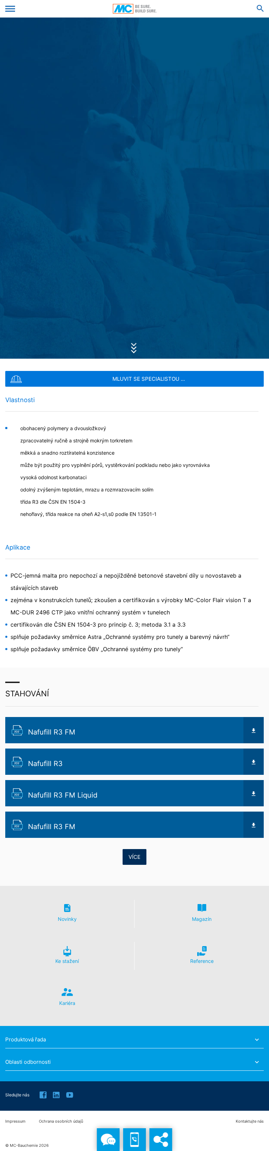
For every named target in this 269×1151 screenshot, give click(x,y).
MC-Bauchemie (135, 9)
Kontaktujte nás (250, 1121)
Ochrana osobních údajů (61, 1121)
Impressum (15, 1121)
